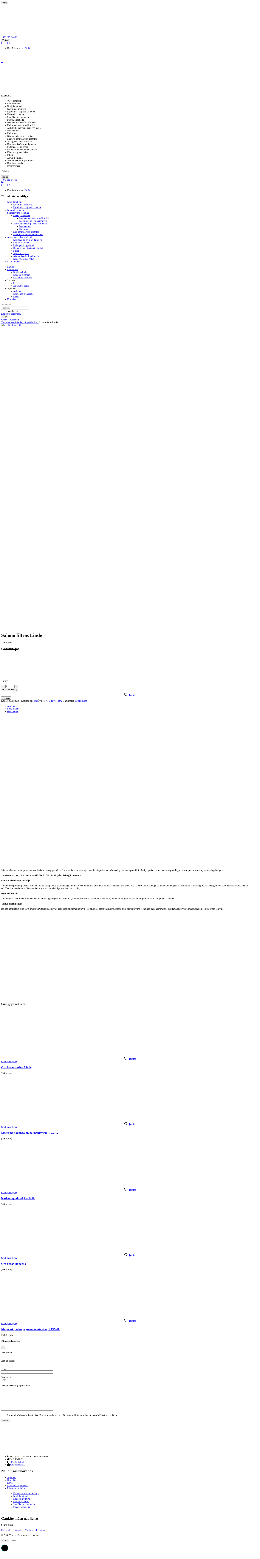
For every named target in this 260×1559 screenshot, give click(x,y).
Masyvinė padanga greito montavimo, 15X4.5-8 (30, 1132)
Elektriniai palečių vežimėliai (33, 221)
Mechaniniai (25, 226)
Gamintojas (12, 711)
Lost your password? (11, 313)
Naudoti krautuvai (21, 1499)
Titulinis (5, 322)
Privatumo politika (16, 1488)
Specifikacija (13, 708)
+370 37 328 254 (17, 1462)
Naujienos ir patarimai (23, 294)
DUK (16, 296)
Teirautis (6, 698)
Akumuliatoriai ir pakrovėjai (26, 256)
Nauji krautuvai (20, 1496)
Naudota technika (21, 275)
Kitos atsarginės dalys (23, 259)
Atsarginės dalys (21, 285)
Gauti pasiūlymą (9, 689)
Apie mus (17, 291)
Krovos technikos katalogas (26, 1493)
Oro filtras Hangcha (13, 1263)
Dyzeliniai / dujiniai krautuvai (27, 207)
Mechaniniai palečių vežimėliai (34, 218)
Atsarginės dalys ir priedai (21, 322)
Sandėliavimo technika (24, 1504)
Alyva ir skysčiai (21, 253)
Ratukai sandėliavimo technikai (28, 248)
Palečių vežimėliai (21, 215)
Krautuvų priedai (21, 242)
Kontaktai (12, 1480)
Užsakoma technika (22, 277)
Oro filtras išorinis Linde (16, 1067)
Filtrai (16, 250)
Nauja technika (20, 272)
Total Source (81, 701)
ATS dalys (51, 701)
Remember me (12, 311)
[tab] (133, 706)
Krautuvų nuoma (21, 1501)
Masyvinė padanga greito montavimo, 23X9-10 (30, 1329)
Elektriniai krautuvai (22, 204)
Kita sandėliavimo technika (26, 231)
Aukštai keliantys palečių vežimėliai (30, 223)
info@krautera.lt (17, 1464)
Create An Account (10, 319)
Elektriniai (24, 229)
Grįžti (27, 48)
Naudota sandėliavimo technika (28, 234)
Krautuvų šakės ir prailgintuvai (27, 240)
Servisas (17, 283)
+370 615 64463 (9, 37)
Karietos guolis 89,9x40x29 (18, 1198)
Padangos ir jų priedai (23, 245)
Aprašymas (12, 706)
